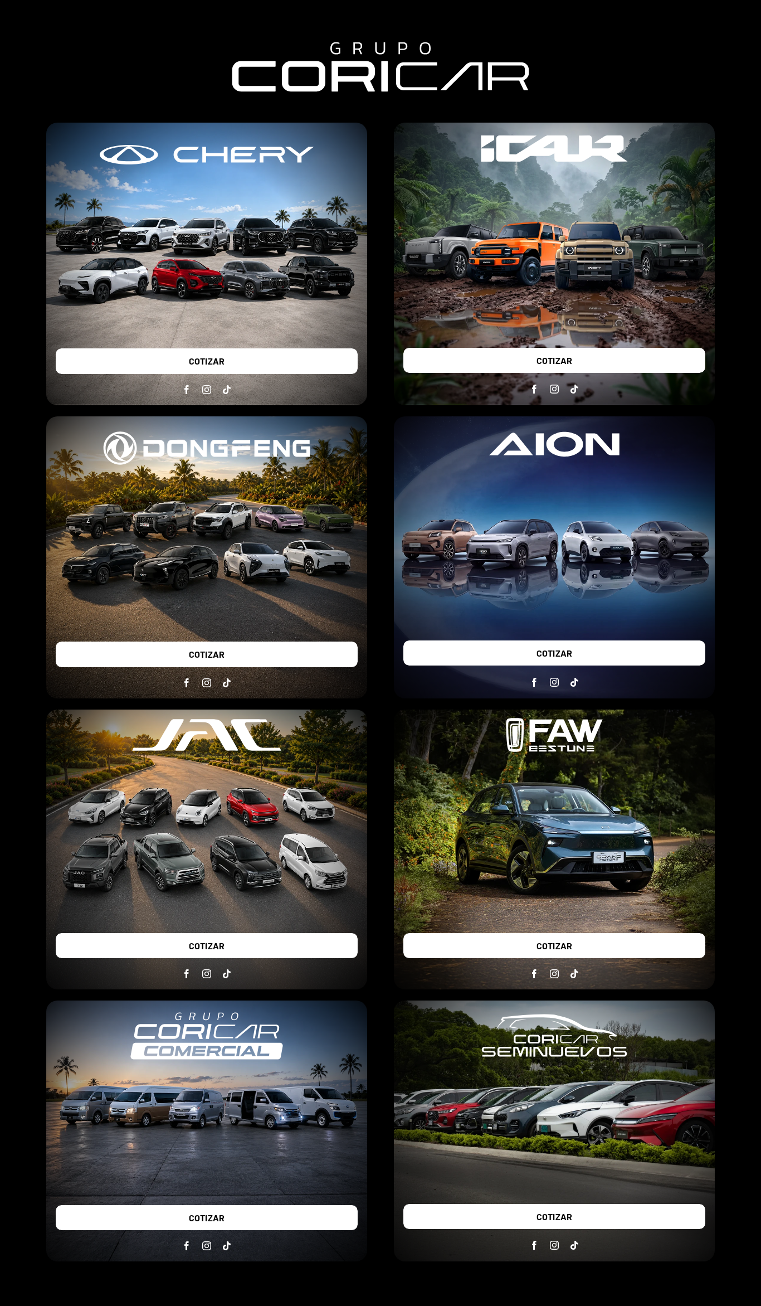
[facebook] (186, 389)
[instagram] (206, 389)
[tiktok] (226, 389)
